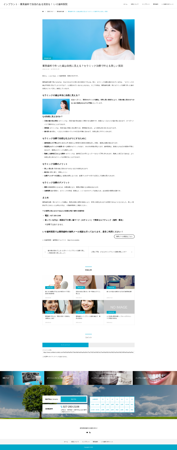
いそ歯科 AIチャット (168, 4)
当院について (135, 4)
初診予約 (73, 399)
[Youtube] (87, 432)
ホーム (125, 4)
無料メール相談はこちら (124, 236)
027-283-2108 (55, 216)
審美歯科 (155, 4)
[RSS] (90, 432)
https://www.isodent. (73, 240)
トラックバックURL (47, 350)
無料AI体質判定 (79, 211)
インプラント (146, 4)
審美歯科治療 (47, 58)
